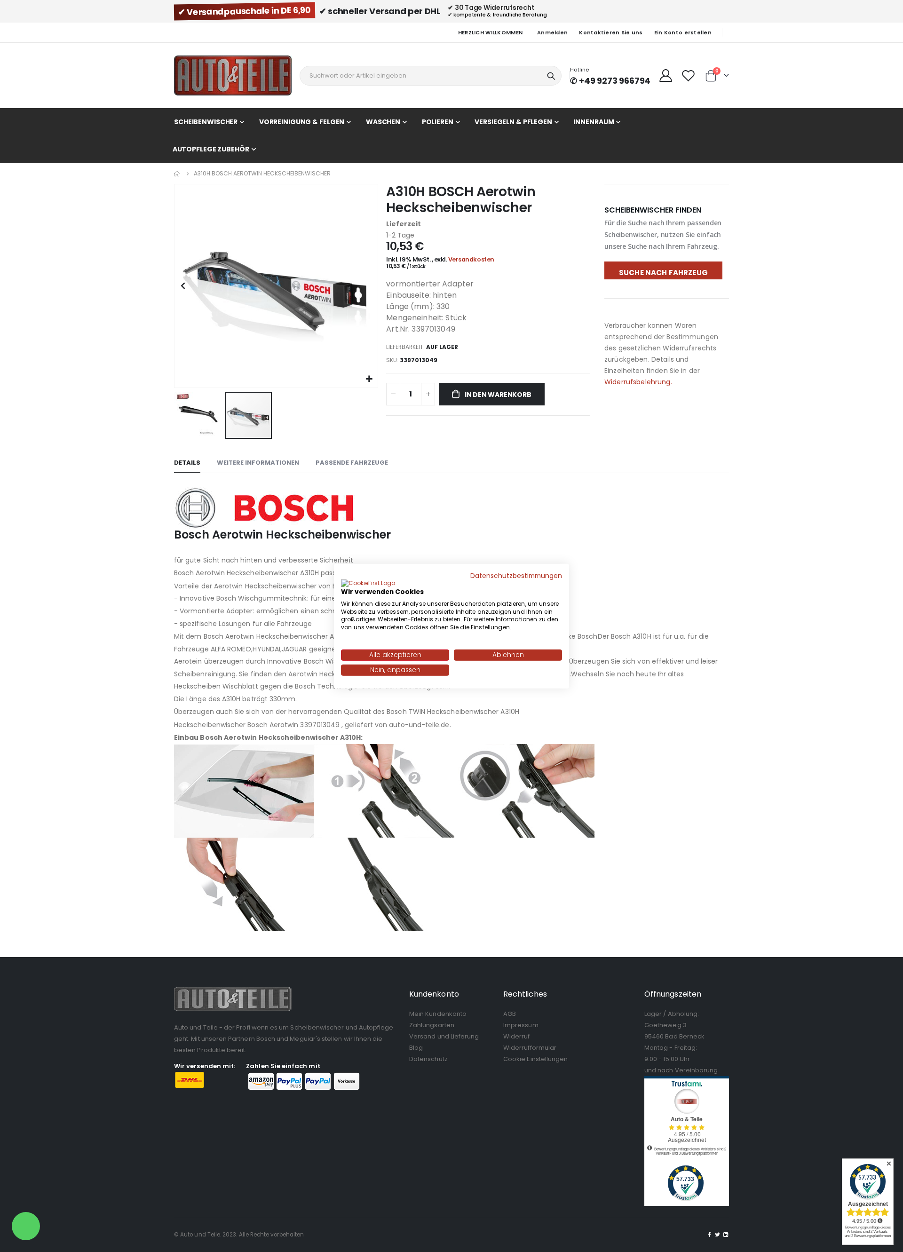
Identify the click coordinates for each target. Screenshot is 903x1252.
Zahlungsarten (431, 1025)
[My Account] (665, 75)
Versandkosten (471, 259)
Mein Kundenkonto (438, 1013)
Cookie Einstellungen (535, 1058)
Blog (416, 1047)
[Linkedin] (725, 1234)
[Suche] (551, 76)
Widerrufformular (529, 1047)
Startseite (177, 173)
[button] (369, 379)
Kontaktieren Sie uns (611, 32)
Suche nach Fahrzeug (663, 272)
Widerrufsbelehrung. (638, 382)
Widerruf (516, 1036)
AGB (509, 1013)
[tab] (187, 463)
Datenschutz (428, 1058)
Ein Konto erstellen (683, 32)
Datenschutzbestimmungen (516, 575)
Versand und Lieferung (444, 1036)
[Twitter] (717, 1234)
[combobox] (430, 75)
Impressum (521, 1025)
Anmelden (552, 32)
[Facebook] (709, 1234)
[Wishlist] (688, 75)
